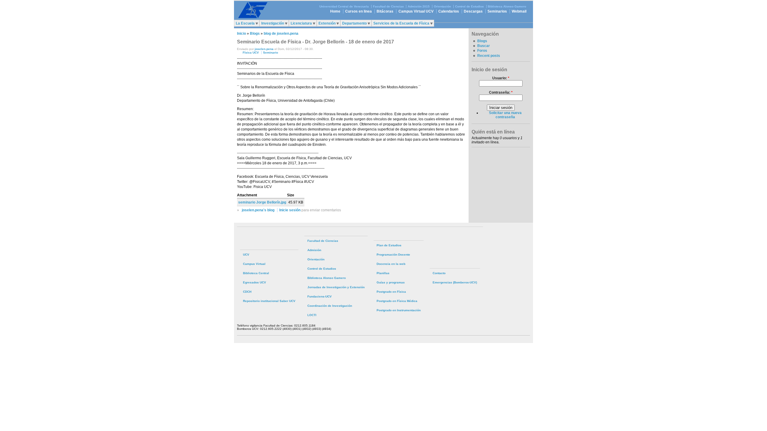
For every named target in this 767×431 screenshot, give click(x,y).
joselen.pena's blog (258, 210)
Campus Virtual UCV (416, 11)
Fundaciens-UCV (319, 296)
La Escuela (245, 23)
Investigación (272, 23)
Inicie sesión (290, 210)
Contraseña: (501, 92)
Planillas (383, 273)
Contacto (439, 273)
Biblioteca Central (256, 273)
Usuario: (500, 78)
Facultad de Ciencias (388, 6)
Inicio (241, 33)
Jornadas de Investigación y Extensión (336, 287)
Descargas (473, 11)
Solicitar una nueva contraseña (505, 115)
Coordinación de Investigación (329, 305)
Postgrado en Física (391, 291)
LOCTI (311, 315)
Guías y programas (391, 282)
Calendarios (448, 11)
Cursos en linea (358, 11)
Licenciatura (301, 23)
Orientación (442, 6)
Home (335, 11)
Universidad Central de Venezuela (344, 6)
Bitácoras (385, 11)
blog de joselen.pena (281, 33)
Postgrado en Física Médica (397, 301)
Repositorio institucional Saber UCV (269, 301)
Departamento (354, 23)
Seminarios (497, 11)
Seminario (270, 52)
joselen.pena (264, 49)
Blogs (255, 33)
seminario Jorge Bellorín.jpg (262, 202)
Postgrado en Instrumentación (399, 310)
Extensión (327, 23)
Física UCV (251, 52)
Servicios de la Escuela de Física (401, 23)
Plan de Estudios (389, 245)
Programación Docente (393, 254)
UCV (246, 254)
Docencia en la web (391, 263)
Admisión (314, 250)
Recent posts (488, 56)
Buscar (483, 46)
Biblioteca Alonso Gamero (507, 6)
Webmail (519, 11)
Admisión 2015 (419, 6)
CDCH (247, 291)
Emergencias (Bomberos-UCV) (455, 282)
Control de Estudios (469, 6)
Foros (482, 50)
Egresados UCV (254, 282)
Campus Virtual (254, 263)
